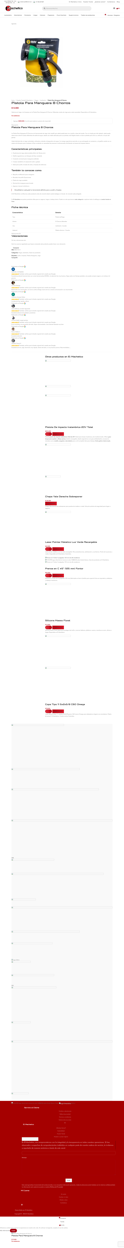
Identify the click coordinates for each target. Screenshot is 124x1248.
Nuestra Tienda (61, 1133)
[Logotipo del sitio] (14, 8)
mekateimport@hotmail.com (26, 1)
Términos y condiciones (65, 1117)
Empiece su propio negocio (61, 1136)
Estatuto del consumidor (65, 1120)
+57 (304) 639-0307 (40, 1)
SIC (65, 1122)
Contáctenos (63, 1202)
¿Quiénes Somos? (61, 1128)
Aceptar (13, 1230)
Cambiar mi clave (63, 1197)
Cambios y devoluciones (65, 1111)
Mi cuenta (63, 1194)
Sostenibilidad (61, 1131)
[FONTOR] (62, 608)
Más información (5, 1230)
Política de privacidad (65, 1114)
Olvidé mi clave (63, 1200)
